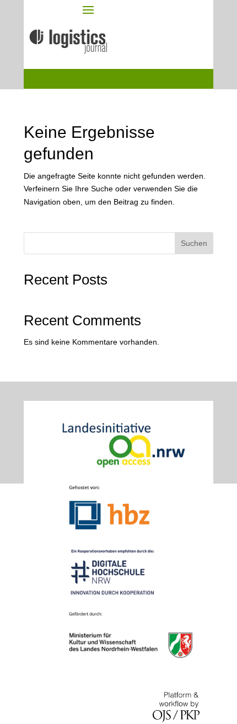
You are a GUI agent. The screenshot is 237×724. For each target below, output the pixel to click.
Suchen (194, 243)
